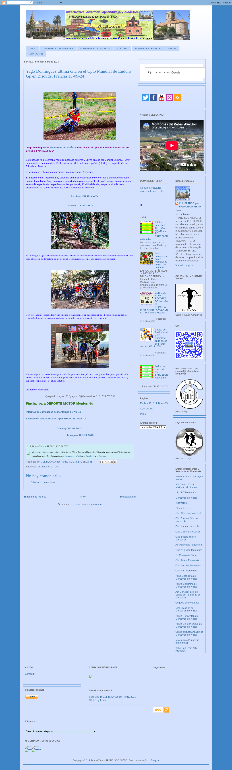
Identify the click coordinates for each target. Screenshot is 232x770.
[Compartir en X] (108, 462)
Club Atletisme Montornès (188, 513)
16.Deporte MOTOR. (48, 466)
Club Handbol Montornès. (188, 565)
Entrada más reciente (35, 496)
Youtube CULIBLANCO (80, 205)
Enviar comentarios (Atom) (87, 504)
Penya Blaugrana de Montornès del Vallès (186, 585)
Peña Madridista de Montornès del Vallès (186, 577)
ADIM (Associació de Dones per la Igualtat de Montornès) (187, 594)
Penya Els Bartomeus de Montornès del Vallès (188, 625)
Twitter (79, 456)
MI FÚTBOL (122, 48)
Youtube (102, 456)
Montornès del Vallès (62, 147)
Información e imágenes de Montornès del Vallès (53, 412)
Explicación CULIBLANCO (154, 403)
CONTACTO (146, 408)
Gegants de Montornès (187, 602)
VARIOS (172, 48)
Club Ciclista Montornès (187, 531)
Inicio (83, 496)
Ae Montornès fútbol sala (188, 544)
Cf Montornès (182, 508)
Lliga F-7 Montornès (185, 492)
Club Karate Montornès (187, 526)
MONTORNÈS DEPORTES (148, 48)
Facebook (90, 456)
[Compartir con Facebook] (112, 462)
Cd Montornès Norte (185, 555)
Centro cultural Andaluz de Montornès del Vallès (189, 633)
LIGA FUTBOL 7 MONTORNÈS (58, 48)
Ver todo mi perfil (184, 265)
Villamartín (181, 502)
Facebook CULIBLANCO (84, 196)
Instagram (69, 456)
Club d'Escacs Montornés (188, 550)
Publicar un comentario (42, 482)
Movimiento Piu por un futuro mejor (187, 641)
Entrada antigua (127, 496)
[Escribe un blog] (105, 462)
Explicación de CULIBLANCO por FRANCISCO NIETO (56, 418)
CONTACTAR (36, 54)
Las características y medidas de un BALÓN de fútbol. (161, 260)
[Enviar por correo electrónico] (101, 462)
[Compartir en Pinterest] (115, 462)
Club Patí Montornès (186, 570)
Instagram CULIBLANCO (80, 435)
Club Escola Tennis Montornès (185, 538)
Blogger (155, 760)
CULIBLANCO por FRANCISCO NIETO (62, 461)
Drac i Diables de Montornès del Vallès (186, 609)
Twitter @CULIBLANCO (69, 428)
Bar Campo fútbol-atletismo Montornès (186, 486)
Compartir (30, 674)
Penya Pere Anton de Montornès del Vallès (186, 617)
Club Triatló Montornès (187, 560)
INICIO (33, 48)
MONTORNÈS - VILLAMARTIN (95, 48)
